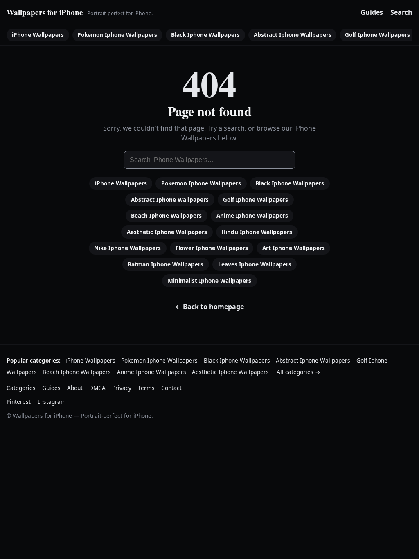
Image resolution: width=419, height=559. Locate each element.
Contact (171, 388)
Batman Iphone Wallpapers (165, 264)
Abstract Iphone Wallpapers (292, 34)
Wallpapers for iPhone (45, 12)
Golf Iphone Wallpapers (377, 34)
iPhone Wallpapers (38, 34)
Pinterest (19, 402)
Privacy (121, 388)
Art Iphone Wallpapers (293, 248)
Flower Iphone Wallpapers (212, 248)
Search (401, 12)
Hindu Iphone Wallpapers (256, 232)
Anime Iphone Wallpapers (252, 215)
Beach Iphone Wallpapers (166, 215)
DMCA (97, 388)
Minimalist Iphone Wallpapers (209, 280)
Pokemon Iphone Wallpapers (117, 34)
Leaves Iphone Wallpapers (254, 264)
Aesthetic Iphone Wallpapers (167, 232)
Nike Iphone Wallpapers (127, 248)
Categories (21, 388)
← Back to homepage (209, 306)
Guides (371, 12)
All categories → (298, 372)
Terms (146, 388)
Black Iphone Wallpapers (205, 34)
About (75, 388)
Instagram (52, 402)
